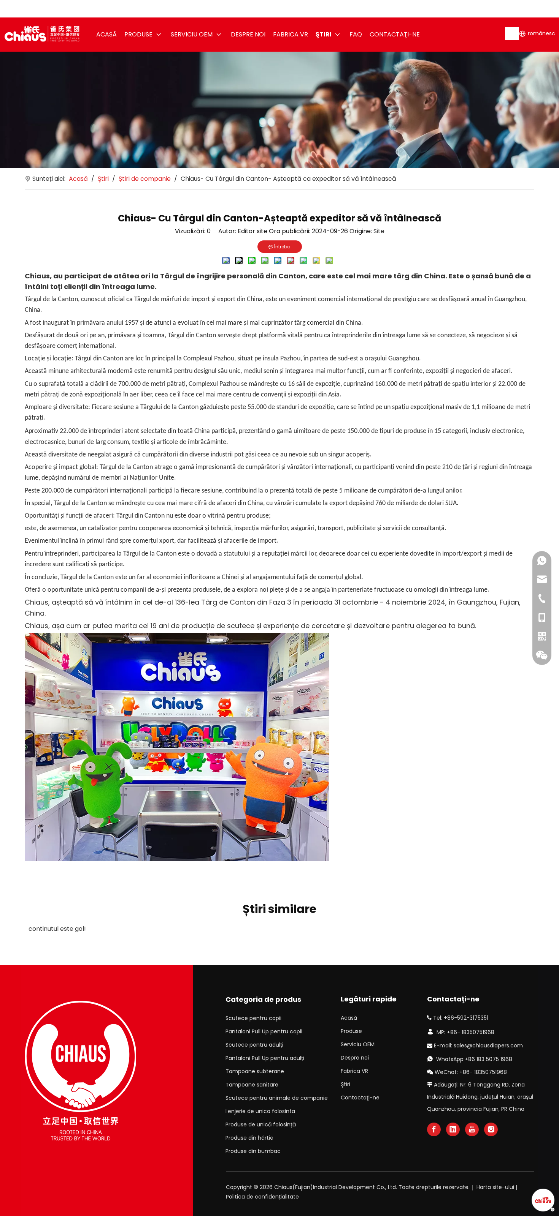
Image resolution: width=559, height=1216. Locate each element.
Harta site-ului (495, 1187)
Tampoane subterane (255, 1071)
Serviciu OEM (358, 1044)
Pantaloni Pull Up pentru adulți (265, 1058)
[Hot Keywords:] (512, 33)
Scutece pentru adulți (254, 1045)
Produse (351, 1031)
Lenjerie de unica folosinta (260, 1111)
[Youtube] (472, 1129)
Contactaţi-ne (360, 1097)
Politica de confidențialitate (262, 1196)
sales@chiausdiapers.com (488, 1045)
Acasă (349, 1018)
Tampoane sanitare (252, 1084)
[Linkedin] (453, 1129)
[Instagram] (491, 1129)
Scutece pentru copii (253, 1018)
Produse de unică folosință (261, 1124)
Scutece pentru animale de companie (277, 1098)
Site (378, 231)
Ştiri (345, 1084)
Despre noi (355, 1057)
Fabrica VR (354, 1071)
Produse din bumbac (253, 1151)
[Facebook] (434, 1129)
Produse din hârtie (249, 1138)
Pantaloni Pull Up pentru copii (264, 1031)
